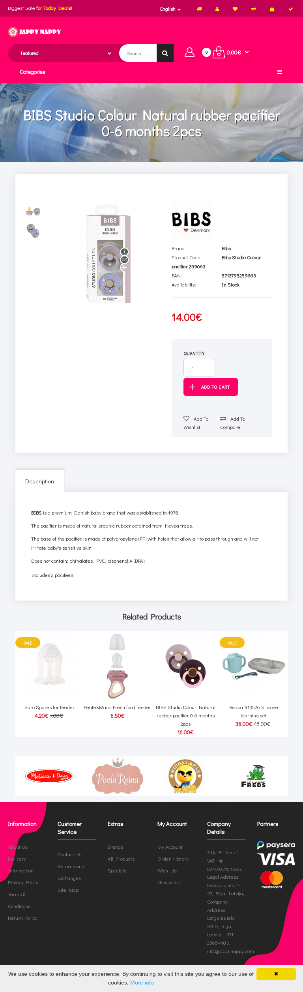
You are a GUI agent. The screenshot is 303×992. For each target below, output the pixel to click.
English (168, 9)
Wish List (167, 870)
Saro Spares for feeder (49, 707)
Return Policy (22, 917)
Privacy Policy (23, 882)
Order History (173, 858)
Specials (117, 870)
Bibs (226, 248)
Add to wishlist (195, 422)
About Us (18, 846)
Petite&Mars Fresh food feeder (117, 707)
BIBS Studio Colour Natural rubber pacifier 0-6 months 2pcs (185, 715)
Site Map (68, 889)
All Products (121, 858)
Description (39, 481)
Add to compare (232, 422)
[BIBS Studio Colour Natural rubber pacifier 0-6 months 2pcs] (106, 254)
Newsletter (169, 882)
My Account (170, 846)
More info (142, 982)
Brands (115, 846)
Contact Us (69, 854)
